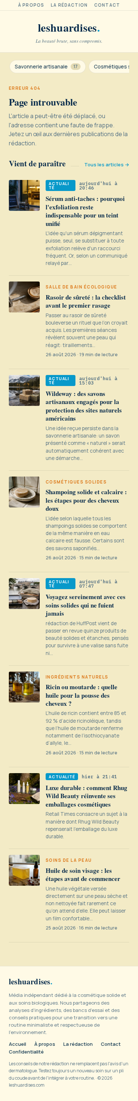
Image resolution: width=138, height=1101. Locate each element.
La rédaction (69, 5)
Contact (107, 5)
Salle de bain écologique (81, 287)
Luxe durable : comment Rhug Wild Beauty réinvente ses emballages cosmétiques (86, 796)
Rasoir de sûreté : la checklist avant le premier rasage (86, 301)
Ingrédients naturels (77, 677)
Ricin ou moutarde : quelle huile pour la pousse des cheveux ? (81, 695)
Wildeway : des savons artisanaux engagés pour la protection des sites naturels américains (84, 406)
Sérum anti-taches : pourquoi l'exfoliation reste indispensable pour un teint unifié (85, 211)
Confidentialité (26, 1051)
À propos (31, 5)
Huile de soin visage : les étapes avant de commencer (83, 874)
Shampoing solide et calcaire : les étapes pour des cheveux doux (86, 500)
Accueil (17, 1044)
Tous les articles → (106, 164)
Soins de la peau (69, 860)
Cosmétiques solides (76, 482)
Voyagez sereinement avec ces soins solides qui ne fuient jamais (85, 605)
